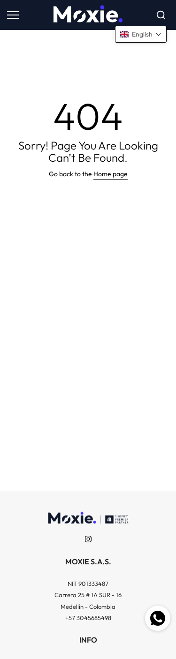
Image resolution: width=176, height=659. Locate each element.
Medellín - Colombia (88, 606)
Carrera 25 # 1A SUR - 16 (88, 595)
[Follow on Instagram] (88, 539)
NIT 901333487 (88, 583)
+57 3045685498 (88, 618)
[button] (140, 34)
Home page (110, 174)
